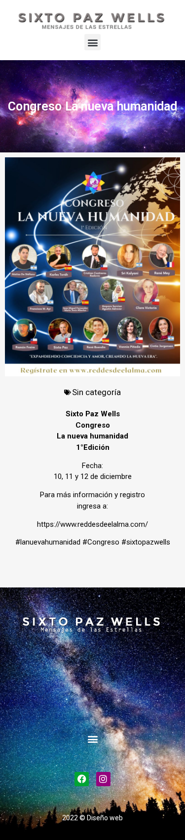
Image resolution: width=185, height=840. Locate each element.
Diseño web (105, 818)
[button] (92, 42)
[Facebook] (81, 779)
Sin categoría (96, 392)
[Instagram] (103, 779)
